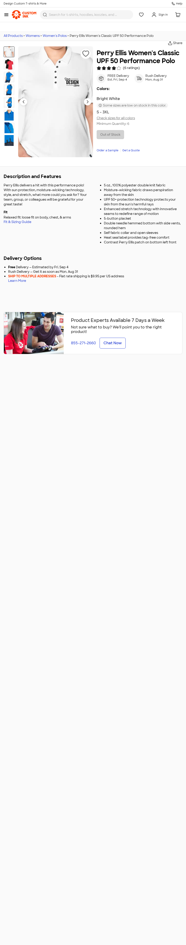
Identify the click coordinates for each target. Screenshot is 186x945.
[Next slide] (87, 101)
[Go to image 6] (9, 115)
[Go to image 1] (9, 51)
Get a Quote (131, 150)
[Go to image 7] (9, 127)
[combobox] (86, 14)
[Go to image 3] (9, 77)
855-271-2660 (83, 343)
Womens (33, 36)
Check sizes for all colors (116, 118)
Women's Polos (55, 36)
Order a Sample (108, 150)
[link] (24, 14)
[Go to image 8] (9, 140)
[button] (85, 53)
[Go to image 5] (9, 102)
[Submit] (45, 14)
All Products (13, 36)
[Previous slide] (23, 101)
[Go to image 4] (9, 89)
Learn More (17, 281)
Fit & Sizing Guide (17, 222)
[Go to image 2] (9, 64)
